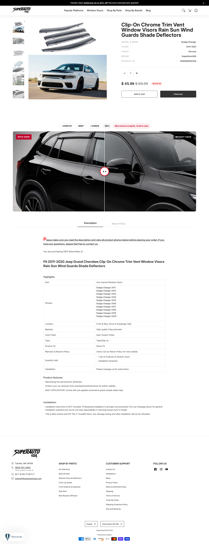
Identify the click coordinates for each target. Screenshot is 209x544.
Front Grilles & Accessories (69, 487)
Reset (81, 126)
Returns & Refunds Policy (116, 487)
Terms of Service (113, 496)
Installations (110, 474)
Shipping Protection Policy (117, 504)
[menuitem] (74, 10)
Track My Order (112, 500)
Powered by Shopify (104, 535)
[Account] (196, 10)
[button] (156, 469)
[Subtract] (124, 73)
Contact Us (110, 469)
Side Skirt (63, 491)
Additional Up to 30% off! (96, 3)
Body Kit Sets (64, 474)
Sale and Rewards (113, 509)
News (108, 478)
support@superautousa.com (28, 478)
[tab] (90, 224)
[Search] (183, 10)
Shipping (109, 491)
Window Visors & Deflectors (70, 478)
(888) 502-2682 (23, 467)
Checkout (178, 94)
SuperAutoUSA (101, 530)
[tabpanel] (104, 323)
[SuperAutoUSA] (21, 10)
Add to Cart (139, 94)
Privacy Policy (112, 482)
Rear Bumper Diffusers (68, 496)
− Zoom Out (66, 126)
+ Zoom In (94, 126)
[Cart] (189, 10)
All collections (64, 469)
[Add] (137, 73)
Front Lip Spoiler (65, 482)
